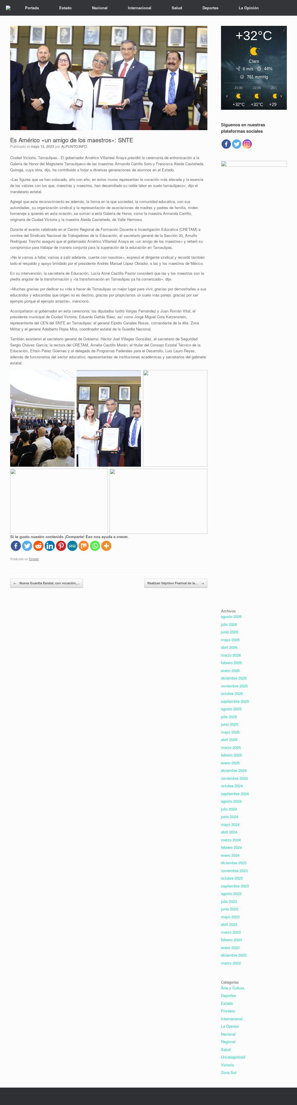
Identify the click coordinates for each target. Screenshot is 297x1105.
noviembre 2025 (234, 686)
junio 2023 (229, 909)
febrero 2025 (231, 755)
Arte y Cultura (232, 988)
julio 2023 (229, 901)
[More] (106, 546)
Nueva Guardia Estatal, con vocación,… (46, 583)
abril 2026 (229, 647)
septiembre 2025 (235, 701)
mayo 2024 (230, 824)
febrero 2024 (231, 847)
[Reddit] (38, 546)
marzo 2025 (231, 747)
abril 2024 (229, 832)
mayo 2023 (230, 916)
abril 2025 (229, 739)
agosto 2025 (231, 708)
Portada (32, 7)
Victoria (227, 1065)
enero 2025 (230, 763)
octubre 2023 (232, 878)
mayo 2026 (230, 639)
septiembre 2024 (235, 793)
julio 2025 (229, 716)
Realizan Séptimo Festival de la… (175, 583)
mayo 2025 (230, 732)
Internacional (139, 7)
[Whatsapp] (95, 546)
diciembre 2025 (234, 678)
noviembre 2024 (234, 778)
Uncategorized (233, 1057)
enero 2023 (230, 947)
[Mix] (84, 546)
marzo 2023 (231, 932)
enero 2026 (230, 670)
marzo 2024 (231, 839)
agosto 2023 (231, 893)
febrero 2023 (231, 939)
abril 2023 (229, 924)
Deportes (210, 7)
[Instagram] (247, 144)
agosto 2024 (231, 801)
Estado (65, 7)
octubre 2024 (232, 785)
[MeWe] (72, 546)
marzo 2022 (231, 963)
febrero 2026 (231, 662)
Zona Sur (228, 1072)
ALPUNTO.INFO (74, 146)
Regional (228, 1041)
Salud (177, 7)
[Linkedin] (50, 546)
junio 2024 (229, 816)
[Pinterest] (61, 546)
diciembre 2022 (234, 955)
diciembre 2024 (234, 770)
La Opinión (249, 7)
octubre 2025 (232, 693)
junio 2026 (229, 632)
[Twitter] (27, 546)
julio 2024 (229, 809)
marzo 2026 (231, 655)
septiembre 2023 (235, 886)
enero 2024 (230, 855)
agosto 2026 (231, 616)
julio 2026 (229, 624)
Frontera (228, 1011)
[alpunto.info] (8, 8)
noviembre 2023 (234, 870)
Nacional (100, 7)
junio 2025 (229, 724)
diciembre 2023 (234, 862)
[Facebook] (16, 546)
